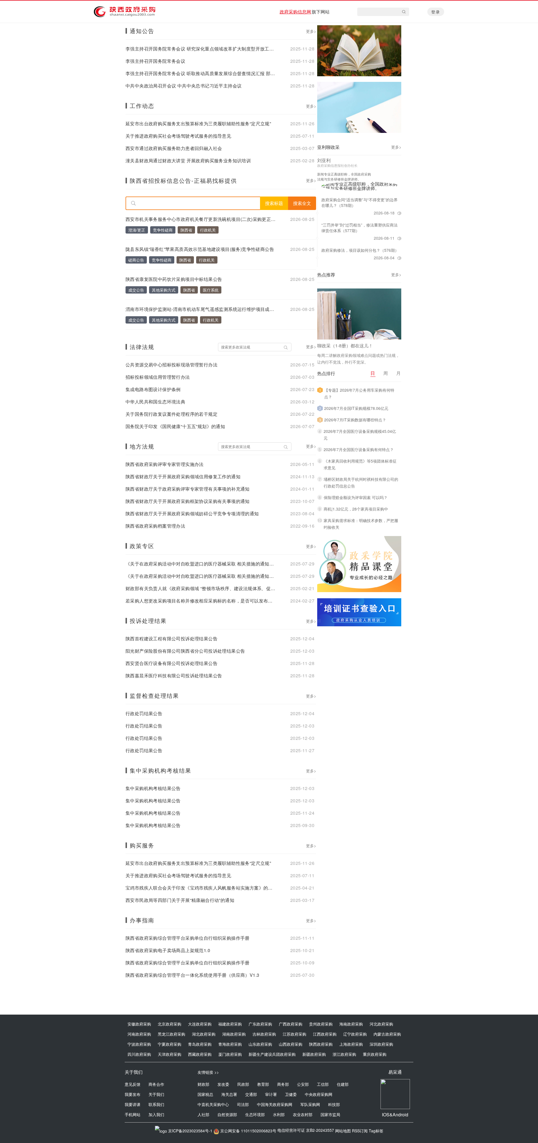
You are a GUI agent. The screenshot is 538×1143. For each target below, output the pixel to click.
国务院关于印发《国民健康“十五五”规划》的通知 (175, 426)
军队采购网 (310, 1104)
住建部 (343, 1084)
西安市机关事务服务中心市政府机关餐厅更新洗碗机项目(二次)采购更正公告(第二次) (201, 219)
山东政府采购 (260, 1044)
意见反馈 (132, 1084)
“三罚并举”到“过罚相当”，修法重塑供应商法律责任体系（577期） (359, 227)
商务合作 (156, 1084)
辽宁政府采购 (355, 1034)
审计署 (271, 1094)
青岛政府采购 (200, 1044)
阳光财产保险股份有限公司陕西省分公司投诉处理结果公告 (185, 651)
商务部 (283, 1084)
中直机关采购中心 (213, 1104)
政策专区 (142, 546)
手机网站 (132, 1114)
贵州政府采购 (321, 1024)
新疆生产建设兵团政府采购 (272, 1054)
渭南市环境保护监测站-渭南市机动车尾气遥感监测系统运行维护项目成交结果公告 (201, 309)
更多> (311, 31)
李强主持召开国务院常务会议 (155, 61)
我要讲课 (132, 1104)
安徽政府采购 (139, 1024)
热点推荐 (326, 274)
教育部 (263, 1084)
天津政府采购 (169, 1054)
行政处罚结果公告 (144, 713)
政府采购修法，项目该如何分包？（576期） (360, 250)
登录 (435, 12)
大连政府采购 (200, 1024)
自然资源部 (227, 1114)
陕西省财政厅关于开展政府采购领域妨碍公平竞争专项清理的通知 (192, 513)
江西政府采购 (325, 1034)
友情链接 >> (208, 1072)
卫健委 (291, 1094)
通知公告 (142, 31)
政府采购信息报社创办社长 (337, 165)
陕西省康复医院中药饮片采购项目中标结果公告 (174, 279)
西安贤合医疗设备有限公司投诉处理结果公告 (171, 663)
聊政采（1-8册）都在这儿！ (345, 345)
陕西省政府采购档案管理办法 (155, 525)
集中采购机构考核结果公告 (153, 788)
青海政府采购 (230, 1044)
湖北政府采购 (203, 1034)
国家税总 (205, 1094)
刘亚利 (324, 160)
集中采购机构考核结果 (160, 770)
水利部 (279, 1114)
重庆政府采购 (374, 1054)
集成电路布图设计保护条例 (153, 389)
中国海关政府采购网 (274, 1104)
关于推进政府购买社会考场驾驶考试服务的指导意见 (178, 135)
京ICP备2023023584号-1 (190, 1130)
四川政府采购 (139, 1054)
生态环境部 (255, 1114)
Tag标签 (376, 1130)
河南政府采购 (139, 1034)
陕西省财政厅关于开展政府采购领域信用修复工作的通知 (183, 476)
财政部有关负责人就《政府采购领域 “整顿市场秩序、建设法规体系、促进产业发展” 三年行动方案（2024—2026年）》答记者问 (201, 588)
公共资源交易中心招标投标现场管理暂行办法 (171, 364)
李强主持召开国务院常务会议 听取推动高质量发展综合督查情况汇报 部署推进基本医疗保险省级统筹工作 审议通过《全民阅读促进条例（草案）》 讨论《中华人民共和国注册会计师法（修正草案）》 (201, 73)
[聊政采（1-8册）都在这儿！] (359, 314)
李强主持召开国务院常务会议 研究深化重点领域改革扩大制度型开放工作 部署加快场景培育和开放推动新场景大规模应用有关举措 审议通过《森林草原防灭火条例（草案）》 (201, 48)
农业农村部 (302, 1114)
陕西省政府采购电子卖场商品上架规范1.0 (168, 950)
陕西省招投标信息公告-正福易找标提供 (183, 180)
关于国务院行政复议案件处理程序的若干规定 (171, 414)
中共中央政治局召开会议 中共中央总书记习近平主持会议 (184, 85)
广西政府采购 (290, 1024)
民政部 (243, 1084)
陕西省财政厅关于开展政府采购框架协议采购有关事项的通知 (188, 501)
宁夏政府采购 (169, 1044)
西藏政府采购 (200, 1054)
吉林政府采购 (264, 1034)
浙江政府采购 (344, 1054)
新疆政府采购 (314, 1054)
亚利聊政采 (328, 147)
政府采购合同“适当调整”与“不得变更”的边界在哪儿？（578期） (359, 202)
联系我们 (156, 1104)
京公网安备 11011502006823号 (248, 1130)
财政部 (203, 1084)
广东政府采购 (260, 1024)
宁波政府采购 (139, 1044)
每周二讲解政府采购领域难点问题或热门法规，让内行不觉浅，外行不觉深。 (358, 358)
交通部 (251, 1094)
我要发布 (132, 1094)
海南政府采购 (351, 1024)
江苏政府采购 (294, 1034)
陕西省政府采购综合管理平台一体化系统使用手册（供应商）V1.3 (192, 975)
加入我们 (156, 1114)
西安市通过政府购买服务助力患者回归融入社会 (174, 148)
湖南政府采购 (234, 1034)
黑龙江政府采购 (171, 1034)
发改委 (223, 1084)
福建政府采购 (230, 1024)
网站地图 (343, 1130)
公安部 (303, 1084)
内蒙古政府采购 (387, 1034)
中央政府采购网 (318, 1094)
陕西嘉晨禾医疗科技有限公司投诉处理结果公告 (174, 675)
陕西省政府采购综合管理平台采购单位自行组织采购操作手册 (188, 938)
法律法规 (142, 347)
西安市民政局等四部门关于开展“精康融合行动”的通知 (180, 900)
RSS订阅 (360, 1130)
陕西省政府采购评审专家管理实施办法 (165, 464)
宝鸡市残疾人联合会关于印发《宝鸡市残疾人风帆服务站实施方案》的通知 (201, 887)
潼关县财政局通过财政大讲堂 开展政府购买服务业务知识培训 (188, 160)
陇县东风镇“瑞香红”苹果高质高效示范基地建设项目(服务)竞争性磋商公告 (200, 249)
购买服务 (142, 845)
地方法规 (142, 446)
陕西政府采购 (321, 1044)
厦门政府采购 (230, 1054)
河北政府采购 (381, 1024)
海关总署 (229, 1094)
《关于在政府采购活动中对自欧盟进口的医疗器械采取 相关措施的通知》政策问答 (201, 563)
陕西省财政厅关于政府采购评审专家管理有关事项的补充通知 (188, 488)
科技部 (334, 1104)
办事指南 (142, 920)
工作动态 (142, 105)
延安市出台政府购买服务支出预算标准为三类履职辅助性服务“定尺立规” (198, 123)
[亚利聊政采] (361, 186)
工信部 (323, 1084)
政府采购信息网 (295, 11)
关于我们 (156, 1094)
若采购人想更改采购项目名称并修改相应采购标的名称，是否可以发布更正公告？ (201, 600)
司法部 (243, 1104)
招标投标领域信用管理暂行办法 (158, 377)
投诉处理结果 (148, 620)
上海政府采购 (351, 1044)
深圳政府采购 (381, 1044)
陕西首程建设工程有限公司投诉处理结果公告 (171, 638)
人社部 (203, 1114)
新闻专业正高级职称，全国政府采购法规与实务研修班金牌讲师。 (344, 176)
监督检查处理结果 (154, 695)
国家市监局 (330, 1114)
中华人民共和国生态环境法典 (155, 401)
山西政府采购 (290, 1044)
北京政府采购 (169, 1024)
